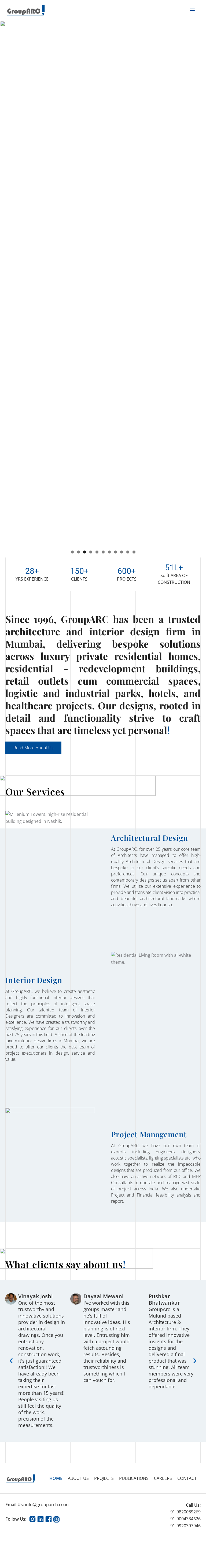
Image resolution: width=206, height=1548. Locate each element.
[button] (11, 1361)
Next (199, 288)
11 (134, 552)
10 (127, 552)
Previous (7, 288)
